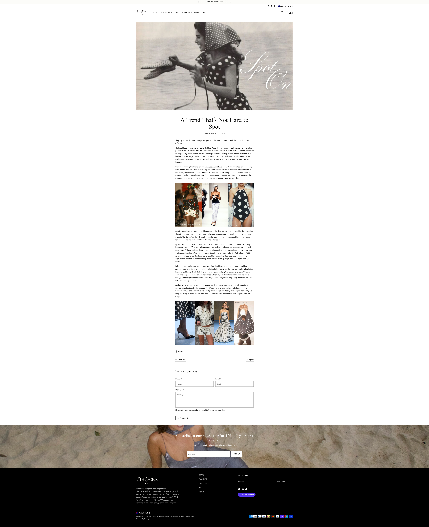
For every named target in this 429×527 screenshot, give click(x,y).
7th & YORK (152, 516)
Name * (178, 378)
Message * (179, 389)
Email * (218, 378)
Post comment (183, 418)
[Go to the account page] (287, 12)
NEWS (201, 491)
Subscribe (281, 482)
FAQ (200, 487)
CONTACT (203, 479)
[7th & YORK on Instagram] (271, 6)
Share (180, 352)
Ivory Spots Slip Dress (213, 166)
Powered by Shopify (142, 519)
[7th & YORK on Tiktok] (274, 6)
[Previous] (198, 2)
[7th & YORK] (143, 12)
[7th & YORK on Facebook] (269, 6)
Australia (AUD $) (285, 6)
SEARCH (202, 475)
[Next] (230, 2)
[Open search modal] (282, 12)
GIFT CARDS (204, 483)
